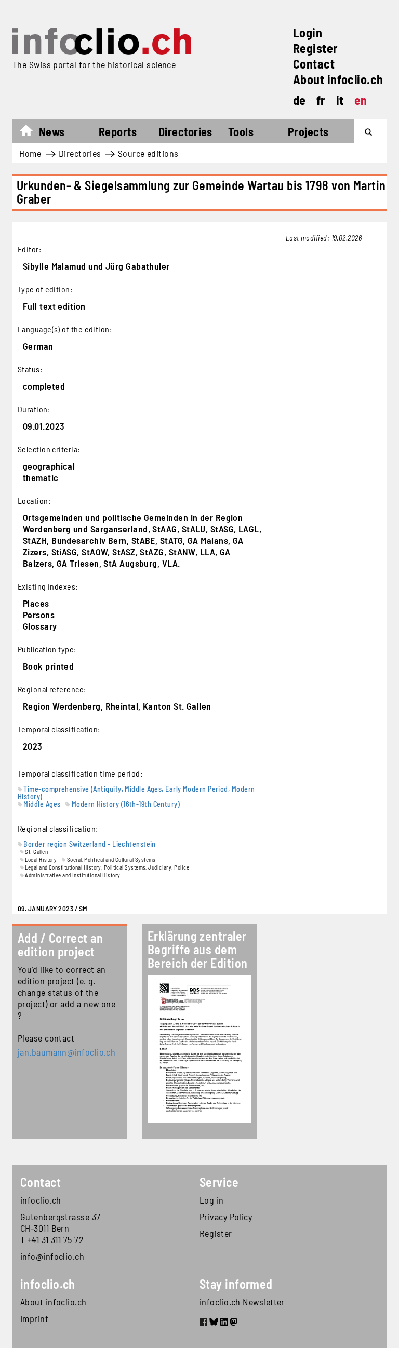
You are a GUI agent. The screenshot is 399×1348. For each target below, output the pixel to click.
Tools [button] (241, 131)
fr (321, 100)
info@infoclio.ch (52, 1256)
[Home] (101, 41)
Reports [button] (118, 131)
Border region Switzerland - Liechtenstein (89, 843)
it (340, 100)
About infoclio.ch (338, 79)
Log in (212, 1200)
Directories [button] (185, 131)
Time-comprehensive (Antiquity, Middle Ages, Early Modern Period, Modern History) (136, 792)
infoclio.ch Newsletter (242, 1301)
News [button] (52, 131)
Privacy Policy (226, 1216)
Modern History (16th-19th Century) (126, 803)
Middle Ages (41, 803)
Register (315, 48)
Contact (314, 63)
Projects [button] (308, 131)
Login (307, 32)
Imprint (34, 1318)
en (360, 100)
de (299, 100)
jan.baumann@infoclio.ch (66, 1052)
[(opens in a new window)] (203, 1323)
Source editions (148, 153)
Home (31, 133)
